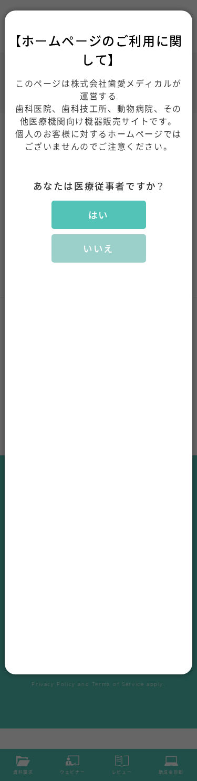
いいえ (98, 248)
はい (98, 215)
